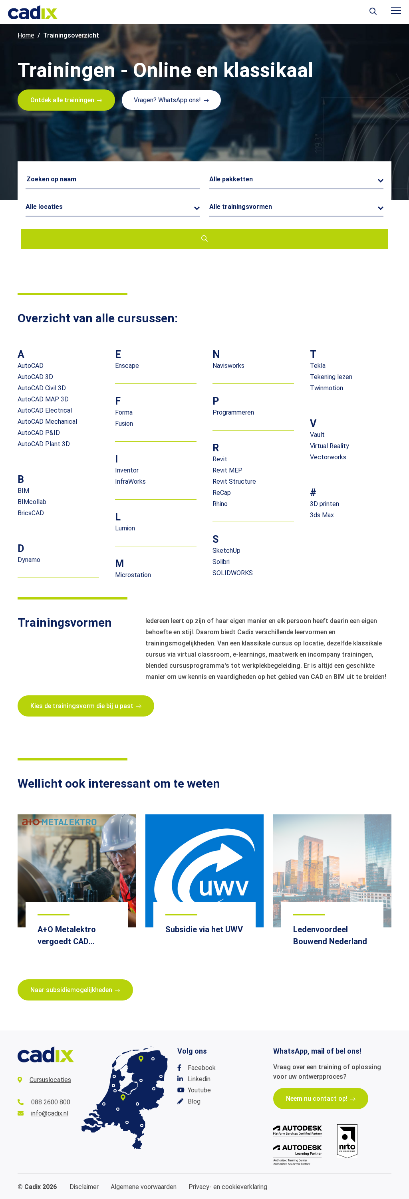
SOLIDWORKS (232, 573)
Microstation (133, 575)
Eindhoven (127, 1122)
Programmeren (233, 412)
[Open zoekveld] (373, 12)
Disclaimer (84, 1187)
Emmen (161, 1076)
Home (26, 35)
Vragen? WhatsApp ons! (167, 100)
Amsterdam (115, 1091)
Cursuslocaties (50, 1080)
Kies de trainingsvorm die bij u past (81, 706)
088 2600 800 (50, 1102)
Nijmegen (137, 1104)
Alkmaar (114, 1076)
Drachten (141, 1059)
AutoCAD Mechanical (47, 421)
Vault (317, 435)
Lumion (125, 528)
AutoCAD (31, 365)
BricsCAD (31, 513)
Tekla (318, 365)
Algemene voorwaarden (144, 1187)
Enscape (127, 365)
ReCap (221, 492)
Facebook (202, 1068)
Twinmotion (326, 388)
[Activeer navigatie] (396, 10)
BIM (23, 490)
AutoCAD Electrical (45, 410)
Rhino (220, 504)
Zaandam (113, 1085)
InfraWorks (130, 481)
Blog (194, 1101)
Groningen (153, 1059)
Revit (219, 459)
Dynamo (29, 560)
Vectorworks (328, 457)
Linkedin (199, 1079)
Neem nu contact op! (316, 1098)
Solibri (221, 562)
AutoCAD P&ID (39, 433)
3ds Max (322, 515)
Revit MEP (227, 470)
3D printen (324, 504)
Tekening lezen (331, 377)
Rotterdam (104, 1104)
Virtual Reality (329, 446)
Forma (124, 412)
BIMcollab (32, 502)
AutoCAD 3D (35, 377)
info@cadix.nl (49, 1113)
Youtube (199, 1090)
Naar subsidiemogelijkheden (71, 990)
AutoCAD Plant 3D (44, 444)
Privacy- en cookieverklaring (228, 1187)
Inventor (127, 470)
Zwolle (141, 1080)
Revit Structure (234, 481)
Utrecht (123, 1097)
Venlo (142, 1125)
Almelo (154, 1089)
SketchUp (226, 550)
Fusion (124, 423)
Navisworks (228, 365)
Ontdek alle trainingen (62, 100)
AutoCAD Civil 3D (42, 388)
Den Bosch (118, 1109)
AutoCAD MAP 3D (43, 399)
